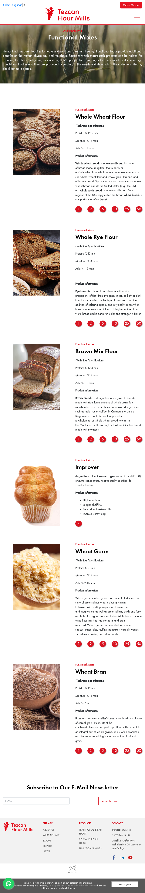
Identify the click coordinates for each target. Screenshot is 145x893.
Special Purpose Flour (88, 841)
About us (48, 829)
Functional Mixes (90, 848)
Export (47, 840)
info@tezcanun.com (122, 829)
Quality (47, 846)
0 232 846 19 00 (121, 835)
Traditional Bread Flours (90, 831)
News (46, 851)
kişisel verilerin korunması (84, 885)
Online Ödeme (131, 5)
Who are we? (51, 835)
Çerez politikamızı (58, 885)
